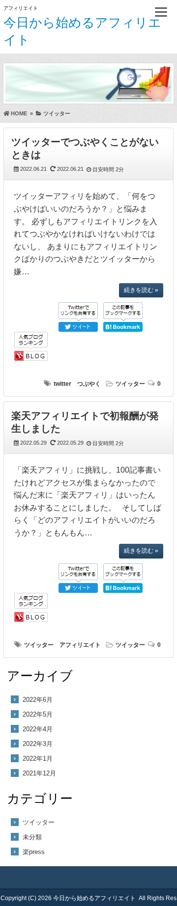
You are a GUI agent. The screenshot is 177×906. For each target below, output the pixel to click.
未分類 (32, 837)
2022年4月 (38, 729)
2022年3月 (38, 743)
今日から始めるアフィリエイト (94, 898)
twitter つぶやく (77, 383)
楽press (34, 851)
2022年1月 (38, 758)
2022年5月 (38, 714)
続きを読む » (141, 290)
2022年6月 (38, 699)
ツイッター (130, 383)
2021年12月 (39, 773)
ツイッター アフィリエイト (62, 644)
